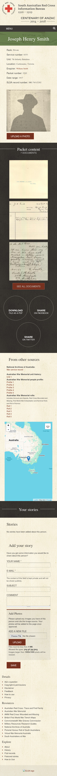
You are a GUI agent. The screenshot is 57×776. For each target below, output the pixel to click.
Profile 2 (10, 384)
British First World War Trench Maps (20, 717)
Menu (9, 28)
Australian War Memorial (15, 711)
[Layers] (48, 426)
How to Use (10, 759)
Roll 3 (9, 411)
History (8, 750)
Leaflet (36, 500)
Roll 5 (9, 416)
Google (49, 500)
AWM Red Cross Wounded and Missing (22, 714)
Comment (12, 595)
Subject (12, 585)
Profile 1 (10, 382)
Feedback (9, 691)
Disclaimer (9, 688)
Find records (10, 753)
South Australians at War (15, 736)
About (7, 746)
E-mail (11, 570)
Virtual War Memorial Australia (18, 733)
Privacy (8, 697)
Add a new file (18, 631)
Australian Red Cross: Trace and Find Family (24, 708)
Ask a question (11, 681)
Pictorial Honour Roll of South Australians (22, 730)
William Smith (22, 68)
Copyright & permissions (15, 685)
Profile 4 (10, 390)
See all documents (28, 286)
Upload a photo (20, 136)
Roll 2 (9, 408)
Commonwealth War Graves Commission (23, 720)
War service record (15, 369)
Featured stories (12, 756)
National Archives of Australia (17, 727)
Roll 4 (9, 413)
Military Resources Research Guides (21, 723)
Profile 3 (10, 387)
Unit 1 (9, 376)
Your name (14, 561)
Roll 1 (9, 405)
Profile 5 (10, 392)
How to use (9, 694)
